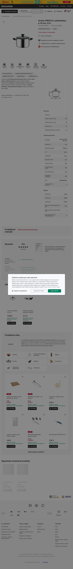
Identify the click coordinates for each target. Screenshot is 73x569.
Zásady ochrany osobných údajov (51, 287)
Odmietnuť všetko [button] (39, 291)
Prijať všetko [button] (54, 291)
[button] (19, 291)
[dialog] (36, 284)
